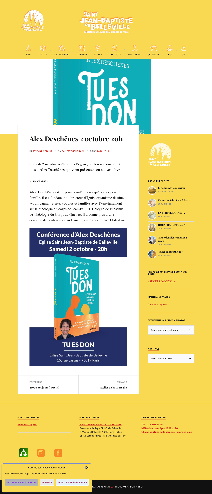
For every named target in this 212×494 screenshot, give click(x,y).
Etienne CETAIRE (42, 151)
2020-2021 (103, 151)
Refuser (47, 482)
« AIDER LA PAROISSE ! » (161, 281)
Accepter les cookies (21, 482)
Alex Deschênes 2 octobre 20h (76, 138)
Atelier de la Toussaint (113, 387)
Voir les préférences (72, 482)
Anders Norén (135, 487)
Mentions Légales (157, 304)
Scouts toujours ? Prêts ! (44, 387)
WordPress (103, 487)
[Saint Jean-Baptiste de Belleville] (106, 20)
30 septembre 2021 (73, 151)
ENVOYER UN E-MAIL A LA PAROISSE (100, 424)
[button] (87, 467)
